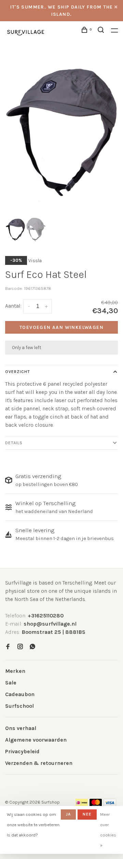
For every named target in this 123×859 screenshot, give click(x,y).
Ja (68, 814)
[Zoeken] (102, 31)
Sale (10, 682)
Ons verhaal (20, 728)
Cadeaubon (20, 694)
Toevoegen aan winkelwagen (61, 327)
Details (14, 442)
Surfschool (19, 706)
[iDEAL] (82, 805)
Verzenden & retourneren (38, 763)
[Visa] (110, 805)
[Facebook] (8, 647)
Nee (87, 814)
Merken (15, 671)
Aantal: (13, 306)
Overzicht (17, 371)
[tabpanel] (61, 132)
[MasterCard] (96, 805)
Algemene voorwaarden (36, 739)
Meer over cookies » (108, 830)
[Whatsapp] (32, 647)
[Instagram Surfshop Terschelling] (20, 647)
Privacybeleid (22, 751)
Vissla (35, 261)
